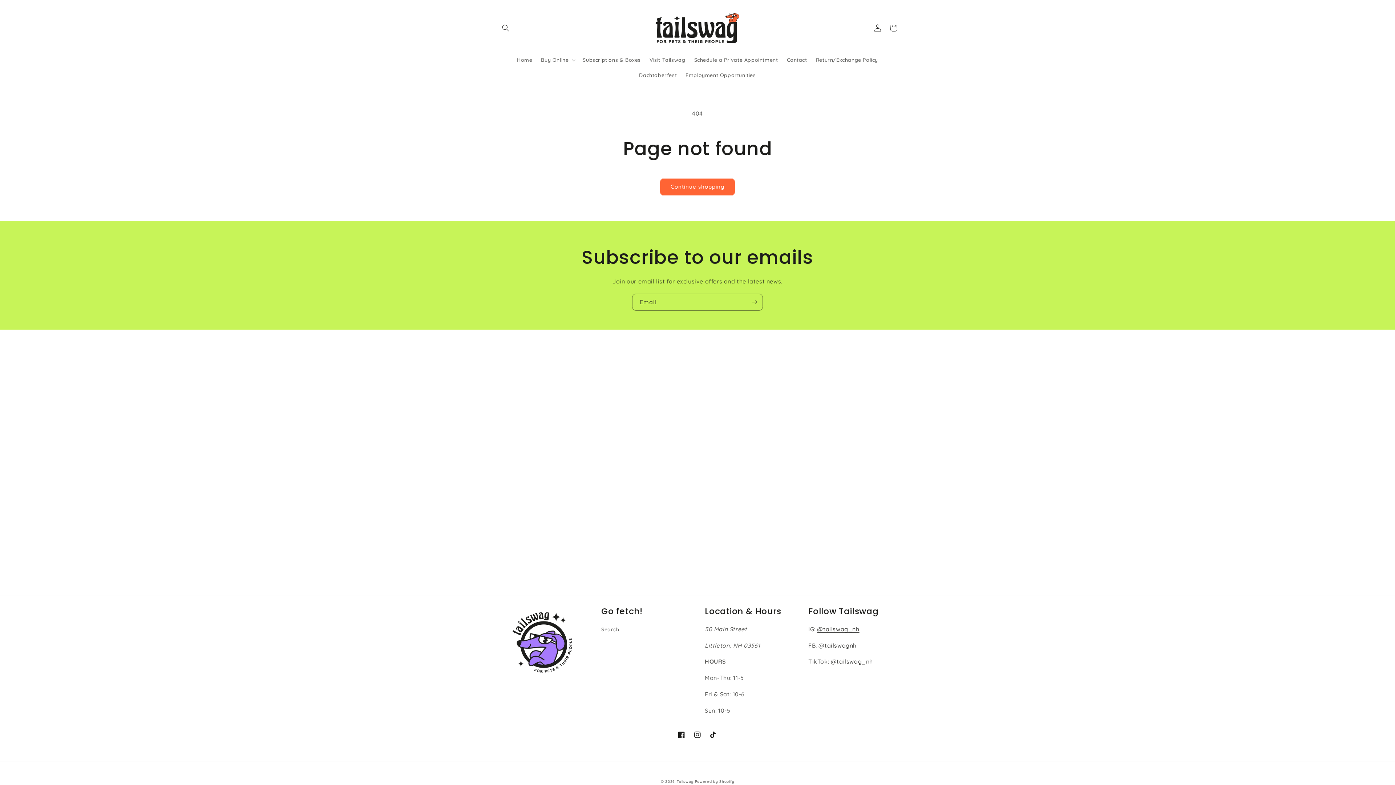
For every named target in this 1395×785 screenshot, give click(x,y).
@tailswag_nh (838, 629)
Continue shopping (697, 186)
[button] (506, 28)
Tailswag (685, 781)
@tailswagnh (837, 645)
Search (610, 629)
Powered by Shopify (715, 781)
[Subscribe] (755, 302)
